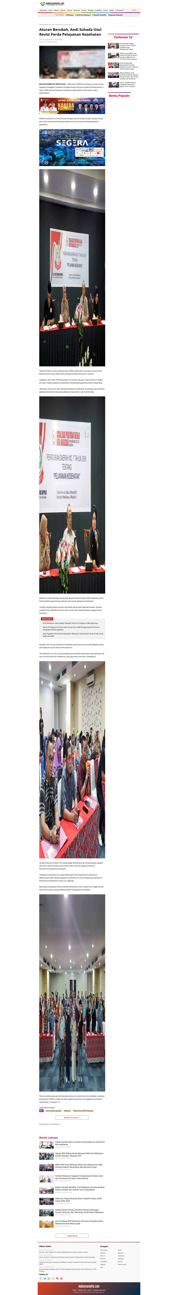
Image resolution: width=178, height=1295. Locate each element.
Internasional (119, 10)
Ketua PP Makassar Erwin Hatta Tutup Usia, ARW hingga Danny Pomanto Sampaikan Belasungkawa (71, 628)
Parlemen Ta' (68, 24)
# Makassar (70, 15)
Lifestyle (111, 10)
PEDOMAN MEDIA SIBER (99, 1290)
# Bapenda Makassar (115, 15)
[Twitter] (44, 1278)
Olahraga (90, 10)
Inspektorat (59, 24)
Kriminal (83, 10)
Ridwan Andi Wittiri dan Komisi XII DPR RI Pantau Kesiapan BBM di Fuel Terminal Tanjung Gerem (128, 56)
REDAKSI (89, 1290)
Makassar (67, 1111)
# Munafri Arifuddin (99, 15)
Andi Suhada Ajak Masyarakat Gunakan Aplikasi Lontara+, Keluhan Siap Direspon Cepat (129, 66)
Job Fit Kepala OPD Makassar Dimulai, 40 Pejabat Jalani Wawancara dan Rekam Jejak (79, 1222)
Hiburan (69, 10)
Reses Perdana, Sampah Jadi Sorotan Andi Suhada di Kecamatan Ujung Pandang (67, 1257)
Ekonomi (63, 10)
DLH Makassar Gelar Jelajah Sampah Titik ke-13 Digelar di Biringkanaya (70, 623)
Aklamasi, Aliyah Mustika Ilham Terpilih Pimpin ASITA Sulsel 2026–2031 (78, 1199)
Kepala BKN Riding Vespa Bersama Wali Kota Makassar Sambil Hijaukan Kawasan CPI (79, 1154)
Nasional (56, 10)
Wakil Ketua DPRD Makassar (83, 1111)
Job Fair (105, 10)
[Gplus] (49, 1278)
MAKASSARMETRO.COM (46, 24)
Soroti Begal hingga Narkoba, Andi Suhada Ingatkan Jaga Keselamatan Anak (128, 46)
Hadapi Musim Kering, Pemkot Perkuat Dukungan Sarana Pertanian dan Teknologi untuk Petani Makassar (79, 1211)
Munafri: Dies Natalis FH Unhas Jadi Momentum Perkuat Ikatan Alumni (63, 1252)
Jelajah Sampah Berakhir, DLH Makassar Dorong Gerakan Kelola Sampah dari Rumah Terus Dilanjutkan (80, 1188)
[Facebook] (40, 1278)
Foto (101, 1267)
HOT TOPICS (59, 15)
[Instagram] (57, 1278)
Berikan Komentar (71, 1117)
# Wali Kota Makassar (83, 15)
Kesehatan (77, 10)
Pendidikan (98, 10)
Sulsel (50, 10)
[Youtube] (61, 1278)
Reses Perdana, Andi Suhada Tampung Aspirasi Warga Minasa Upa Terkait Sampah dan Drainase (129, 76)
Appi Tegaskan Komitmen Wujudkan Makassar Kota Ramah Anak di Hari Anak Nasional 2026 (73, 635)
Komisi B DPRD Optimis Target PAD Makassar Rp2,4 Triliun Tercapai (128, 84)
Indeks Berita (72, 1236)
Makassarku (43, 10)
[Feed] (53, 1278)
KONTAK (74, 1290)
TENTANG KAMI (82, 1290)
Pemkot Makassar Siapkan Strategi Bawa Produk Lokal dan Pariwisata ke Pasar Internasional (79, 1177)
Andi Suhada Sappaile (53, 1111)
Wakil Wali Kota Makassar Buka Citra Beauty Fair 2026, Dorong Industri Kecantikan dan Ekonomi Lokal (79, 1165)
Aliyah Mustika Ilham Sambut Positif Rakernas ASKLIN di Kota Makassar (80, 1143)
